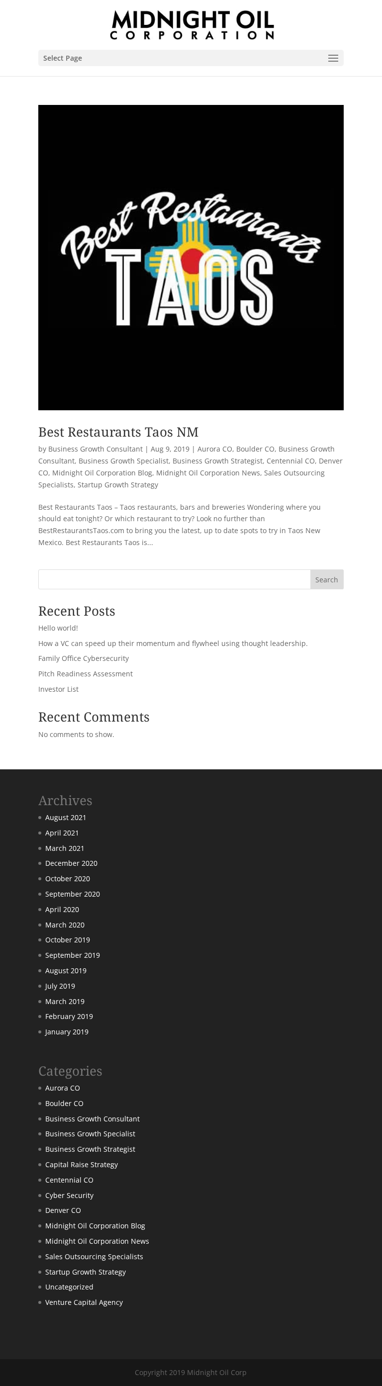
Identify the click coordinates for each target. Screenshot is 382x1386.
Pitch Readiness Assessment (85, 673)
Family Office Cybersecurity (83, 658)
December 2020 (71, 863)
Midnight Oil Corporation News (208, 472)
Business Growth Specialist (124, 460)
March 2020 (65, 924)
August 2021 (66, 817)
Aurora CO (214, 449)
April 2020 (62, 909)
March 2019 (65, 1001)
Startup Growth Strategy (118, 484)
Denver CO (63, 1210)
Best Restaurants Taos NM (118, 432)
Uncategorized (69, 1287)
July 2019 (60, 986)
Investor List (58, 689)
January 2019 (67, 1031)
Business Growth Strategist (218, 460)
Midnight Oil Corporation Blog (102, 472)
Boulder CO (255, 449)
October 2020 (67, 878)
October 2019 (67, 939)
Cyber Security (69, 1195)
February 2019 (69, 1016)
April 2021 (62, 832)
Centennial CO (291, 460)
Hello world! (58, 628)
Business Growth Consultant (95, 449)
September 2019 (72, 955)
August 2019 (66, 970)
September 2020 (72, 894)
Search (326, 579)
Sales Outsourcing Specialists (94, 1256)
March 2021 (65, 848)
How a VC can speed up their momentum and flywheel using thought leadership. (173, 643)
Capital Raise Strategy (81, 1164)
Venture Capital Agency (84, 1302)
